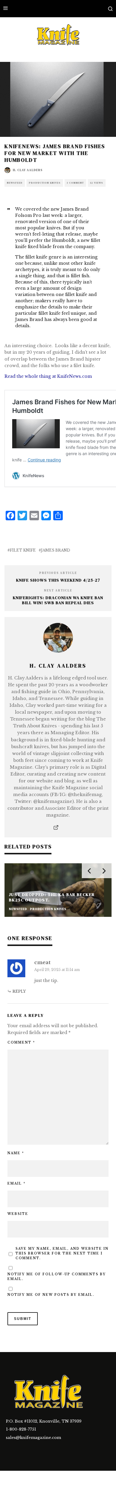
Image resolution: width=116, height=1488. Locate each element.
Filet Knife (23, 550)
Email (16, 1183)
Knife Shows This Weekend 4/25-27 (58, 580)
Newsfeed (15, 182)
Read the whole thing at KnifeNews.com (48, 376)
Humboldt (63, 240)
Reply (19, 991)
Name (15, 1153)
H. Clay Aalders (28, 170)
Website (17, 1214)
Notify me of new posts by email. (50, 1295)
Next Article (58, 590)
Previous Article (58, 573)
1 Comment (75, 182)
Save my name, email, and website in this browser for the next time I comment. (62, 1253)
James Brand (55, 550)
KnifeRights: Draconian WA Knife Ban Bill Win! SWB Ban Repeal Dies (58, 600)
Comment (21, 1042)
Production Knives (45, 182)
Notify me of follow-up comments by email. (56, 1276)
